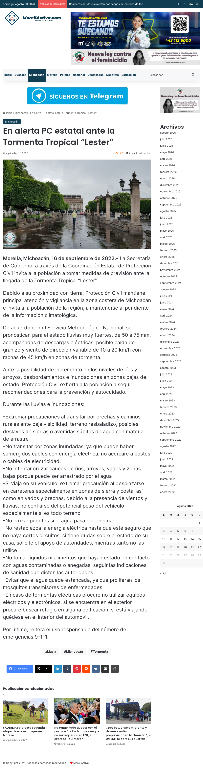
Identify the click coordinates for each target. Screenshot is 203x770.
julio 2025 (166, 217)
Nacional (79, 74)
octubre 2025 (168, 198)
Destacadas (95, 74)
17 (164, 547)
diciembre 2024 (169, 263)
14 (192, 539)
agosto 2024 (168, 289)
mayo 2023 (167, 387)
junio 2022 (166, 459)
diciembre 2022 (169, 420)
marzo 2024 (167, 322)
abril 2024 (166, 315)
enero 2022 (167, 491)
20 (185, 547)
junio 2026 (166, 145)
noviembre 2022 (170, 426)
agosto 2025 (168, 211)
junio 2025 (166, 224)
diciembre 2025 (169, 184)
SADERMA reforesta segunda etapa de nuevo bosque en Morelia (24, 731)
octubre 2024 (168, 276)
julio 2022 (166, 452)
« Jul (163, 573)
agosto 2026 (168, 132)
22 (199, 547)
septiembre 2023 (170, 361)
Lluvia (51, 651)
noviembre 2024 (170, 269)
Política (65, 74)
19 (178, 547)
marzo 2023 (167, 400)
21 (192, 547)
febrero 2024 (168, 328)
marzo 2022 (167, 478)
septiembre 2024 (170, 282)
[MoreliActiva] (32, 18)
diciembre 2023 (169, 341)
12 (178, 539)
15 (199, 539)
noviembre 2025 (170, 191)
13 (185, 539)
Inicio (8, 74)
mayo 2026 (167, 152)
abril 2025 (166, 237)
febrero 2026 (168, 171)
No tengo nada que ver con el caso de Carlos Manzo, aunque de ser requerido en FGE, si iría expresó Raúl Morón (76, 733)
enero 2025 (167, 256)
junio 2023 (166, 380)
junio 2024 (166, 302)
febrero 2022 (168, 485)
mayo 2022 (167, 465)
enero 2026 (167, 178)
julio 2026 (166, 139)
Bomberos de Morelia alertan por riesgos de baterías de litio (106, 4)
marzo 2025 (167, 243)
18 (170, 547)
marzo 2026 (167, 165)
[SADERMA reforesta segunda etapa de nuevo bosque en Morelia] (25, 711)
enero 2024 (167, 335)
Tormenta (100, 651)
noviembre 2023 (170, 348)
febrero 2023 (168, 407)
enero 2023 (167, 413)
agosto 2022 (168, 446)
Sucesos (20, 74)
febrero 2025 (168, 250)
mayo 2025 (167, 230)
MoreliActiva (81, 762)
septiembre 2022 (170, 439)
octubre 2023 (168, 354)
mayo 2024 (167, 309)
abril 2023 (166, 393)
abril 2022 (166, 472)
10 (163, 539)
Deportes (112, 74)
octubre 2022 (168, 433)
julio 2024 (166, 296)
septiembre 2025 (170, 204)
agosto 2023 (168, 367)
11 (171, 539)
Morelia (52, 74)
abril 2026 (166, 158)
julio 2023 (166, 374)
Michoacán (36, 74)
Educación (129, 74)
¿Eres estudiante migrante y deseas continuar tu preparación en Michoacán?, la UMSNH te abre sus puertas (128, 733)
